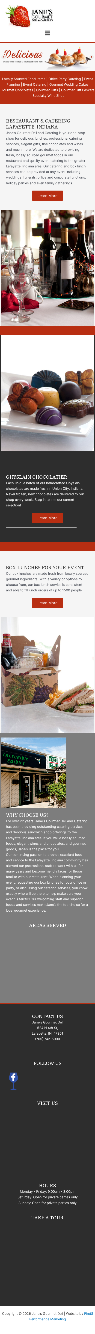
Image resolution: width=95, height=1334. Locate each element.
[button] (47, 196)
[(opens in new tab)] (13, 1081)
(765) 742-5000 (47, 1039)
